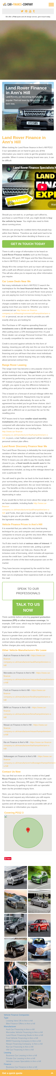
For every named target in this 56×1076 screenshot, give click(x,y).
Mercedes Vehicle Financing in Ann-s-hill (24, 1032)
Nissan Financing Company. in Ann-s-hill (24, 1044)
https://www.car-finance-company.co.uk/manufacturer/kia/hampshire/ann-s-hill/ (28, 745)
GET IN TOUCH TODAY (28, 244)
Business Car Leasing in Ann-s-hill (21, 1055)
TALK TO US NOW (28, 607)
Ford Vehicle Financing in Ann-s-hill (22, 1038)
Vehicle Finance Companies (16, 1015)
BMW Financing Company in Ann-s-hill (23, 1041)
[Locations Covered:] (3, 4)
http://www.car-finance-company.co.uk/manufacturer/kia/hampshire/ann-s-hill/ (25, 434)
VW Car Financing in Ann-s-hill (20, 1049)
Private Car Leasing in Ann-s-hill (20, 1058)
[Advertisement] (28, 50)
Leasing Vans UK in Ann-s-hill (19, 1020)
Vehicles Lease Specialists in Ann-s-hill (23, 1061)
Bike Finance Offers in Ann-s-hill (20, 1023)
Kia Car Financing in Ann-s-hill (19, 1047)
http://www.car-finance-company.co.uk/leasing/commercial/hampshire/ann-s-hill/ (26, 313)
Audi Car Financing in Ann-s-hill (20, 1029)
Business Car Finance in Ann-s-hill (21, 1067)
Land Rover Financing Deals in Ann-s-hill (24, 1035)
